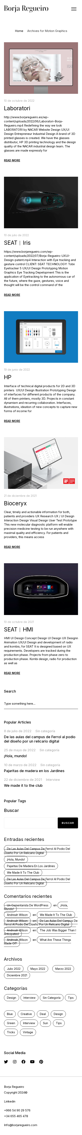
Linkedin (9, 1101)
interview (29, 1023)
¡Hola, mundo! (15, 756)
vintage (28, 1032)
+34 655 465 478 (16, 1116)
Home (19, 31)
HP (8, 377)
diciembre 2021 (17, 975)
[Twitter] (6, 1062)
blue (10, 1014)
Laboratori (17, 108)
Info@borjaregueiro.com (20, 1125)
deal (43, 1014)
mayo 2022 (37, 968)
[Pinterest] (41, 1062)
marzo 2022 (63, 968)
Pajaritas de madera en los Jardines (34, 771)
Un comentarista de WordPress (27, 905)
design (58, 1014)
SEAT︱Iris (17, 242)
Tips (71, 997)
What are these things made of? (37, 941)
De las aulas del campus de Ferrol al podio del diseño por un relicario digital (39, 739)
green (11, 1023)
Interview (53, 780)
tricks (11, 1032)
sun (45, 1023)
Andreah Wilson (17, 914)
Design (11, 997)
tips (59, 1023)
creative (26, 1014)
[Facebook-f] (23, 1062)
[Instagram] (15, 1062)
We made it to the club (23, 785)
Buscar (11, 810)
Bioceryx (15, 503)
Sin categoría (45, 731)
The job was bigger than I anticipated (40, 932)
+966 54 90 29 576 (17, 1110)
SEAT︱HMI (18, 629)
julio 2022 (13, 968)
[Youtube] (32, 1062)
